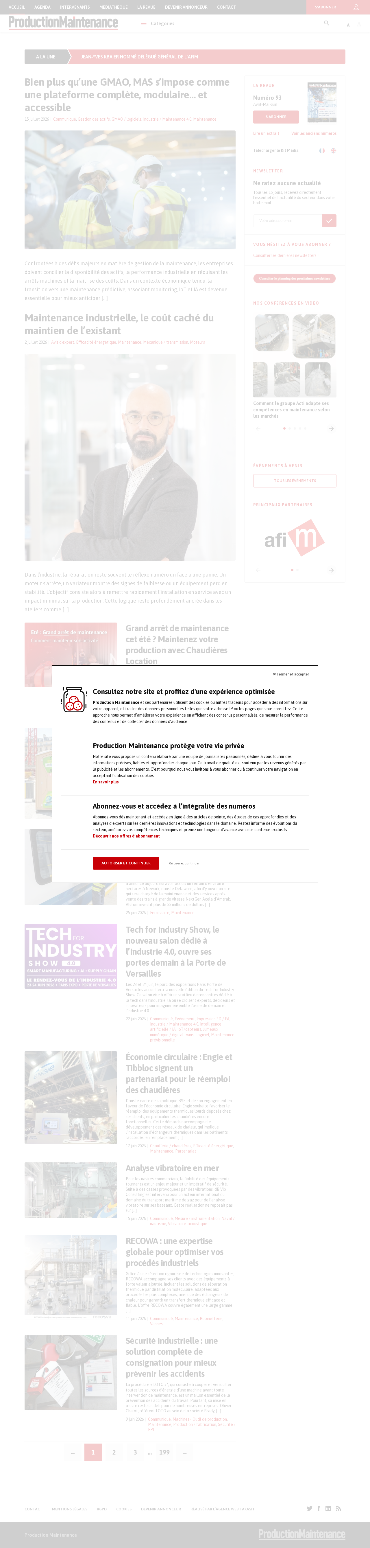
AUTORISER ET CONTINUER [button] (126, 863)
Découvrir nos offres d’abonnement (126, 836)
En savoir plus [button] (106, 782)
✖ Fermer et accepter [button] (291, 674)
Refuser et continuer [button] (184, 863)
